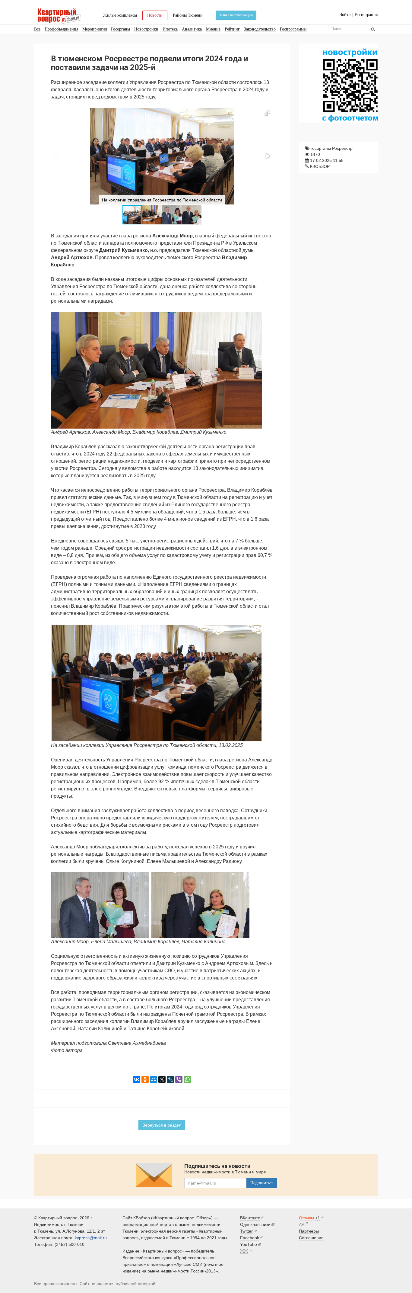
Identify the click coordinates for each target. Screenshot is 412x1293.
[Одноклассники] (145, 1079)
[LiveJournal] (170, 1079)
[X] (162, 1079)
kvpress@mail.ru (91, 1237)
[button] (267, 113)
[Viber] (178, 1079)
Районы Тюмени (188, 15)
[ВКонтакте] (136, 1079)
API (302, 1224)
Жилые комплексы (120, 15)
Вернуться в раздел (161, 1125)
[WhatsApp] (187, 1079)
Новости (155, 15)
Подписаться (261, 1183)
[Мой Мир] (153, 1079)
